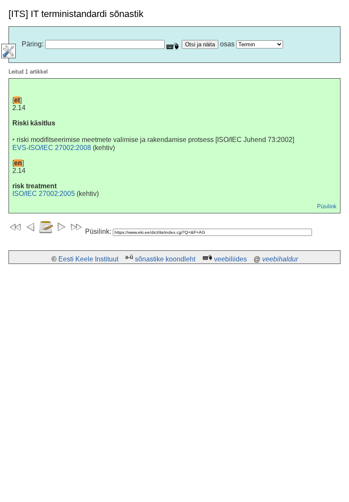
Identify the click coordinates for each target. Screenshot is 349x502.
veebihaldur (280, 259)
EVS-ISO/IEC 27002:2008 (51, 147)
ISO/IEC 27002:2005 (43, 193)
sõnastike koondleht (165, 259)
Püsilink (327, 206)
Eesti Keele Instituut (88, 259)
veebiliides (230, 259)
